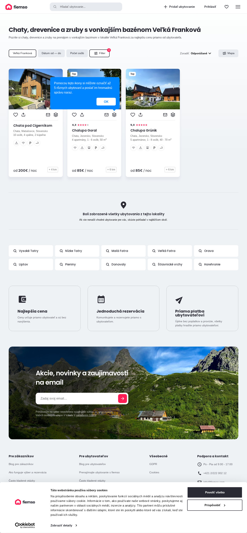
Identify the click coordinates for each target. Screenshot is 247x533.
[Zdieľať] (23, 114)
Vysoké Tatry (28, 251)
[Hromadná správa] (55, 114)
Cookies (154, 472)
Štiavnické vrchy (170, 264)
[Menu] (238, 7)
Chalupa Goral (84, 130)
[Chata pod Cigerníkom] (36, 89)
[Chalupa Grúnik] (153, 89)
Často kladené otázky (22, 480)
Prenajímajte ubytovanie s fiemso (99, 472)
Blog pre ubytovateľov (92, 464)
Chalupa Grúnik (143, 130)
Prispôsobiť (213, 505)
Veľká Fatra (166, 251)
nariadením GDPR (86, 415)
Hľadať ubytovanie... (72, 6)
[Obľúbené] (226, 7)
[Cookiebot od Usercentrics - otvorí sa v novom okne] (25, 525)
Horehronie (212, 264)
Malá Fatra (120, 251)
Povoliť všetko (215, 492)
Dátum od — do (51, 53)
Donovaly (119, 264)
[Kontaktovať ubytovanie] (48, 114)
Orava (209, 251)
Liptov (23, 264)
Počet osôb (77, 53)
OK (106, 102)
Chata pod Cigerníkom (32, 125)
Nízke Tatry (73, 251)
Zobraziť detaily (61, 525)
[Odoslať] (122, 398)
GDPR (153, 464)
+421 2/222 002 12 (215, 473)
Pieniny (70, 264)
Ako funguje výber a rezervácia (28, 472)
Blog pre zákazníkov (21, 464)
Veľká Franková (22, 53)
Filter (104, 52)
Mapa (231, 53)
